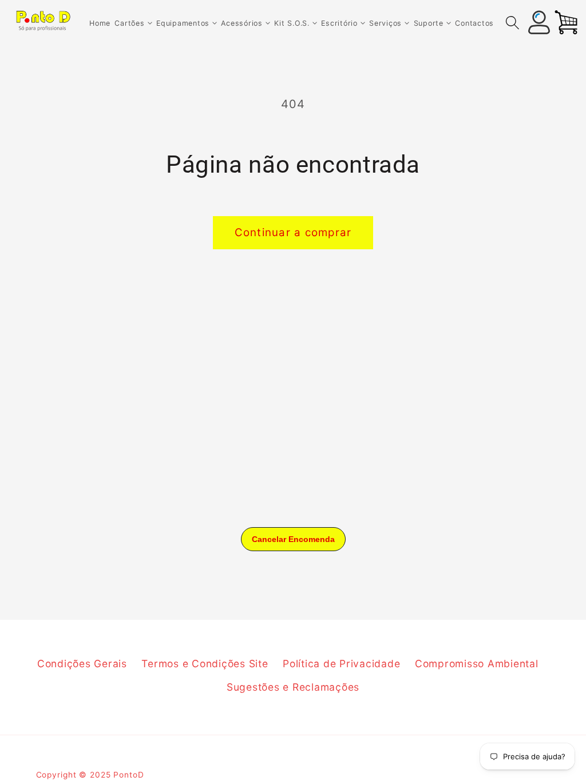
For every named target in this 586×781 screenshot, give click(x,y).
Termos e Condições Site (204, 664)
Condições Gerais (82, 664)
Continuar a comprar (293, 232)
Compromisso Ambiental (477, 664)
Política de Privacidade (341, 664)
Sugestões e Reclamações (293, 687)
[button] (133, 23)
